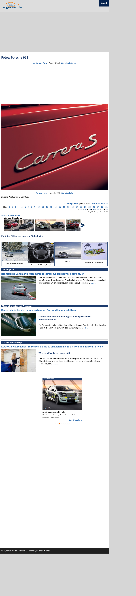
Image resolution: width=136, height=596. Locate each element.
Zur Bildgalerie (75, 420)
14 (55, 207)
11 (43, 207)
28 (85, 210)
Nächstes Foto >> (68, 63)
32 (102, 210)
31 (98, 210)
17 (68, 207)
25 (102, 207)
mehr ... (93, 283)
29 (89, 210)
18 (72, 207)
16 (64, 207)
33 (106, 210)
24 (98, 207)
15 (60, 207)
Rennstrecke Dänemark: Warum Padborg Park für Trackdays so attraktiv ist (42, 274)
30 (94, 210)
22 (89, 207)
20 (81, 207)
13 (51, 207)
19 (77, 207)
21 (85, 207)
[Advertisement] (54, 32)
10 (38, 207)
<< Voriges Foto (40, 63)
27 (81, 210)
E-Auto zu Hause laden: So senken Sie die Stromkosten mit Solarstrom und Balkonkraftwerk (52, 346)
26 (106, 207)
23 (94, 207)
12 (47, 207)
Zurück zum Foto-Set (10, 215)
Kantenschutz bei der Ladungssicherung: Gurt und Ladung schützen (38, 310)
